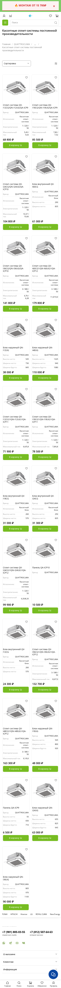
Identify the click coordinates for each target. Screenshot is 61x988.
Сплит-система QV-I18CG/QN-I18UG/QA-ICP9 (44, 106)
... (35, 44)
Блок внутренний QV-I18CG (14, 497)
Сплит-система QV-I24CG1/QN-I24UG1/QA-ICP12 (14, 570)
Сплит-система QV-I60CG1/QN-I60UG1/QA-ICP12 (44, 268)
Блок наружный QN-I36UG (13, 878)
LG (31, 914)
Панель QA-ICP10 (41, 567)
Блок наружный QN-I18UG (42, 730)
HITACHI (14, 914)
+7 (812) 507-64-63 (41, 932)
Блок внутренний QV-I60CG (43, 185)
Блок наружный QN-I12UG (13, 349)
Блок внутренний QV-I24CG (43, 497)
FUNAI (4, 914)
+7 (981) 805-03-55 (13, 932)
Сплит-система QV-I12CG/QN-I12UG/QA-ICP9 (15, 106)
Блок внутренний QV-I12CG (14, 650)
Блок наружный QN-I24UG (42, 809)
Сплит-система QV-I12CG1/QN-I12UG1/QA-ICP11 (14, 419)
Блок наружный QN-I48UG (42, 349)
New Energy (55, 914)
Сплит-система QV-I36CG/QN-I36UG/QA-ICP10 (13, 268)
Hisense (24, 914)
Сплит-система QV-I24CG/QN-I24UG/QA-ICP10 (13, 187)
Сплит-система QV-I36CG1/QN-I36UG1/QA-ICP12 (44, 652)
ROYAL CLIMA (41, 914)
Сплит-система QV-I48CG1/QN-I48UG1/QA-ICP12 (14, 731)
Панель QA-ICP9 (11, 807)
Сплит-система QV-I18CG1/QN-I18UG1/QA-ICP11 (44, 419)
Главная (6, 44)
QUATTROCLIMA (22, 44)
